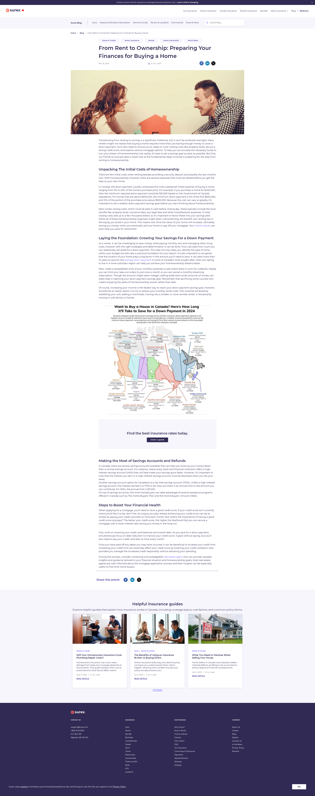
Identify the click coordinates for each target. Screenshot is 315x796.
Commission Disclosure (184, 751)
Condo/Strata (131, 741)
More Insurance (278, 11)
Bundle (264, 11)
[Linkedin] (207, 63)
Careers (235, 730)
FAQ (176, 744)
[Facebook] (201, 63)
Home (73, 33)
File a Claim (179, 741)
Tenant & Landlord (159, 22)
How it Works (180, 730)
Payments (178, 755)
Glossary (178, 765)
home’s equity (202, 225)
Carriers (177, 737)
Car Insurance (190, 11)
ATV (127, 768)
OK (299, 787)
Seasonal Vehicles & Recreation (115, 22)
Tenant (128, 744)
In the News (237, 744)
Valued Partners (181, 758)
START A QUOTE (157, 440)
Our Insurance (180, 748)
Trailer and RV (131, 762)
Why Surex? (179, 727)
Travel (127, 751)
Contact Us (237, 741)
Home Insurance (208, 11)
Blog (293, 11)
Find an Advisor (181, 734)
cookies (24, 787)
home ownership (171, 40)
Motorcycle (130, 755)
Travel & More (192, 22)
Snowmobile (130, 758)
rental (151, 40)
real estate (193, 40)
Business (129, 737)
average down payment (137, 260)
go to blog (157, 690)
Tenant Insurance (248, 11)
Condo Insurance (228, 11)
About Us (236, 727)
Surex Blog (76, 23)
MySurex (304, 11)
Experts (235, 737)
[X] (213, 63)
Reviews (235, 751)
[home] (78, 714)
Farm (127, 748)
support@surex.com (79, 727)
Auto (94, 22)
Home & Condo (140, 22)
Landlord (129, 772)
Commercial (177, 22)
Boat (127, 765)
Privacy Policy (238, 748)
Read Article (82, 678)
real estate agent (173, 557)
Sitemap (178, 762)
